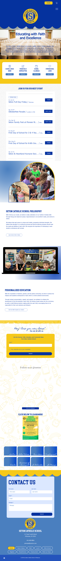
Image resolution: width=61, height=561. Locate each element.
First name (11, 480)
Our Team (38, 446)
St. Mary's (52, 457)
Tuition (12, 446)
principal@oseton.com (30, 535)
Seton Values (24, 446)
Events (13, 457)
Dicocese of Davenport (24, 456)
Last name (33, 480)
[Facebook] (4, 550)
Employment (51, 446)
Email (10, 342)
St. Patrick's (38, 457)
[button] (57, 3)
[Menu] (56, 9)
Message (11, 494)
